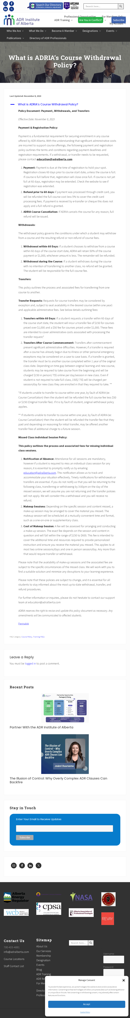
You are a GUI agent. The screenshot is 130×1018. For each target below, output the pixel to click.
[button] (123, 980)
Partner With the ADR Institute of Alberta (41, 727)
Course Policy (27, 636)
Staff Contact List (14, 966)
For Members (44, 983)
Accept (86, 1004)
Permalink (23, 623)
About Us (41, 946)
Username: (108, 953)
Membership (43, 955)
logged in (30, 663)
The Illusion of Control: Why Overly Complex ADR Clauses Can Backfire (58, 780)
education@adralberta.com (39, 473)
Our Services (43, 951)
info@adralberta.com (16, 952)
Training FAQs (39, 636)
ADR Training (43, 974)
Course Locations (14, 959)
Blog (39, 969)
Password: (108, 966)
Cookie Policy (85, 1012)
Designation (43, 960)
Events (40, 965)
